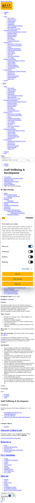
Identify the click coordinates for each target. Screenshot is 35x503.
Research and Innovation (10, 447)
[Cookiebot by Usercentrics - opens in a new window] (25, 218)
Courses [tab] (6, 165)
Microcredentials (11, 27)
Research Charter (12, 33)
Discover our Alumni (13, 76)
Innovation (10, 38)
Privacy (6, 484)
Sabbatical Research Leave (11, 290)
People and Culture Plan (10, 292)
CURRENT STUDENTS (11, 460)
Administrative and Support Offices (13, 178)
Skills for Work (11, 63)
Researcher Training (12, 214)
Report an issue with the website (12, 490)
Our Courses (10, 18)
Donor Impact (11, 74)
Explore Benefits (11, 77)
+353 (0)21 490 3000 (6, 438)
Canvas (6, 466)
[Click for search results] (30, 160)
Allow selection (17, 279)
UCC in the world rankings (14, 45)
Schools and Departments (14, 50)
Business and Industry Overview (16, 60)
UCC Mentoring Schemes (11, 293)
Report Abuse (7, 482)
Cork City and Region (13, 56)
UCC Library (11, 51)
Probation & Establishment (11, 205)
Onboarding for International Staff (16, 287)
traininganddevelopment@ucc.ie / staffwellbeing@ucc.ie (13, 413)
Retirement (10, 201)
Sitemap (6, 479)
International (10, 24)
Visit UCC (10, 54)
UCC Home (7, 177)
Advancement (8, 451)
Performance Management (11, 202)
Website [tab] (6, 164)
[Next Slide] (3, 499)
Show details (26, 269)
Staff (5, 13)
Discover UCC (8, 448)
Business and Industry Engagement (13, 450)
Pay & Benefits (8, 197)
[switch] (30, 251)
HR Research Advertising (18, 213)
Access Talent (11, 62)
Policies (6, 204)
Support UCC (11, 68)
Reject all (17, 284)
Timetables (7, 468)
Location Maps (16, 438)
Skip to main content (6, 1)
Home (5, 193)
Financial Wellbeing (9, 184)
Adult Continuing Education (15, 25)
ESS (4, 340)
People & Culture (8, 180)
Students (6, 12)
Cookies (6, 485)
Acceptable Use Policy (10, 487)
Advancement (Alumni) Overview (16, 71)
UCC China (10, 57)
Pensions (6, 199)
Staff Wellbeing (8, 183)
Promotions (7, 207)
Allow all (17, 274)
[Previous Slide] (14, 495)
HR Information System (10, 194)
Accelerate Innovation (13, 67)
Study (5, 445)
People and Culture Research (12, 210)
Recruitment (7, 208)
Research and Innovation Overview (17, 32)
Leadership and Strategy (13, 48)
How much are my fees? (14, 28)
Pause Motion (4, 496)
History (9, 47)
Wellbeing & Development (11, 181)
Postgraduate (10, 22)
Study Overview (11, 19)
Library (6, 463)
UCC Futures (11, 39)
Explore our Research (13, 41)
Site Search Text (6, 160)
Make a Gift (10, 79)
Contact (6, 461)
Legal (5, 481)
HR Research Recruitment (14, 211)
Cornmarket (10, 299)
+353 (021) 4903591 (9, 415)
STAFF (6, 458)
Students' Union (8, 469)
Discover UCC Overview (14, 44)
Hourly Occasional (9, 289)
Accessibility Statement (10, 488)
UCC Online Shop (9, 471)
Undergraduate (11, 21)
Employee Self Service (13, 196)
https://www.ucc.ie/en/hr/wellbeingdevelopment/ (17, 417)
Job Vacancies (11, 53)
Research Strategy (12, 35)
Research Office (11, 36)
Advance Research (12, 65)
